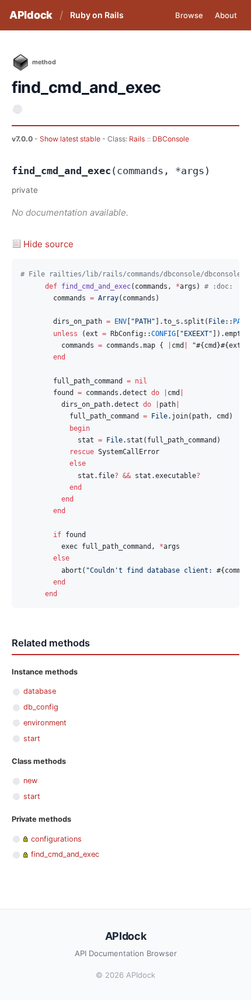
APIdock (31, 15)
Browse (189, 15)
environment (45, 722)
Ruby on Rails (97, 15)
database (39, 691)
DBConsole (170, 138)
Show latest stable (71, 138)
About (226, 15)
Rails (137, 138)
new (30, 780)
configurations (56, 839)
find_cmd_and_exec (65, 854)
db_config (40, 707)
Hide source (48, 244)
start (31, 738)
